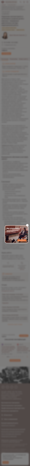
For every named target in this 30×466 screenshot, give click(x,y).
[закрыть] (27, 225)
